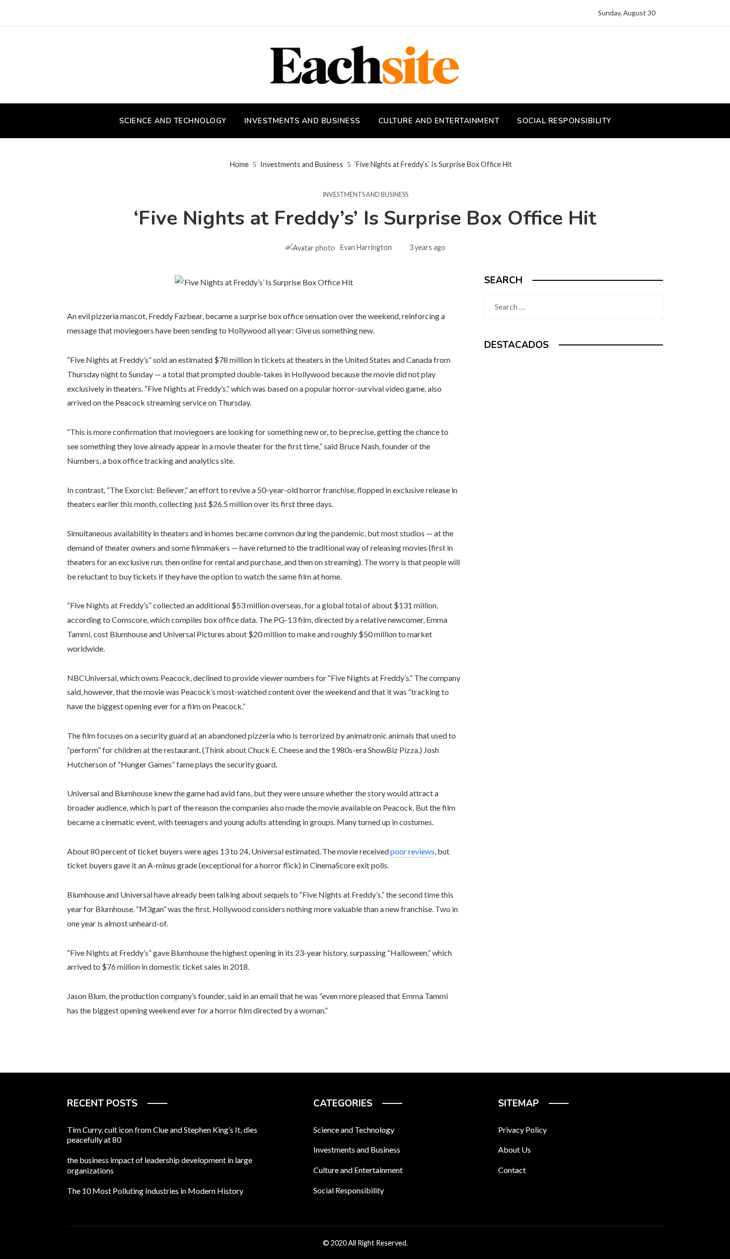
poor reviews (412, 851)
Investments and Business (365, 194)
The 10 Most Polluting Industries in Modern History (155, 1190)
